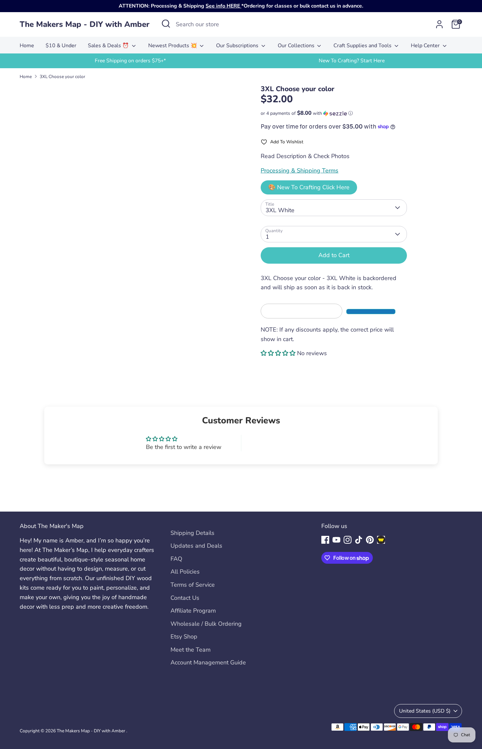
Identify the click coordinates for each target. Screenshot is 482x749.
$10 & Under (61, 45)
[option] (130, 60)
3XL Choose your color (62, 76)
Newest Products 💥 (173, 45)
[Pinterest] (370, 540)
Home (27, 45)
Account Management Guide (208, 662)
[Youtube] (336, 540)
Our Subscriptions (238, 45)
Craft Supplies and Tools (363, 45)
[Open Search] (165, 23)
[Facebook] (325, 540)
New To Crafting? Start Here (352, 60)
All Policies (185, 572)
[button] (334, 113)
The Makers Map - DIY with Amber (85, 24)
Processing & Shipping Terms (299, 170)
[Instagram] (347, 540)
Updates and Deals (196, 546)
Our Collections (297, 45)
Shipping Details (192, 533)
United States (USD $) (425, 711)
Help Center (426, 45)
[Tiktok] (359, 540)
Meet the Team (191, 650)
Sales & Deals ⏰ (109, 45)
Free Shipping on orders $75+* (130, 60)
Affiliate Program (193, 611)
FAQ (176, 559)
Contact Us (185, 598)
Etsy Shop (184, 636)
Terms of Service (193, 585)
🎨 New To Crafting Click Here (309, 187)
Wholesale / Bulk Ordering (206, 624)
